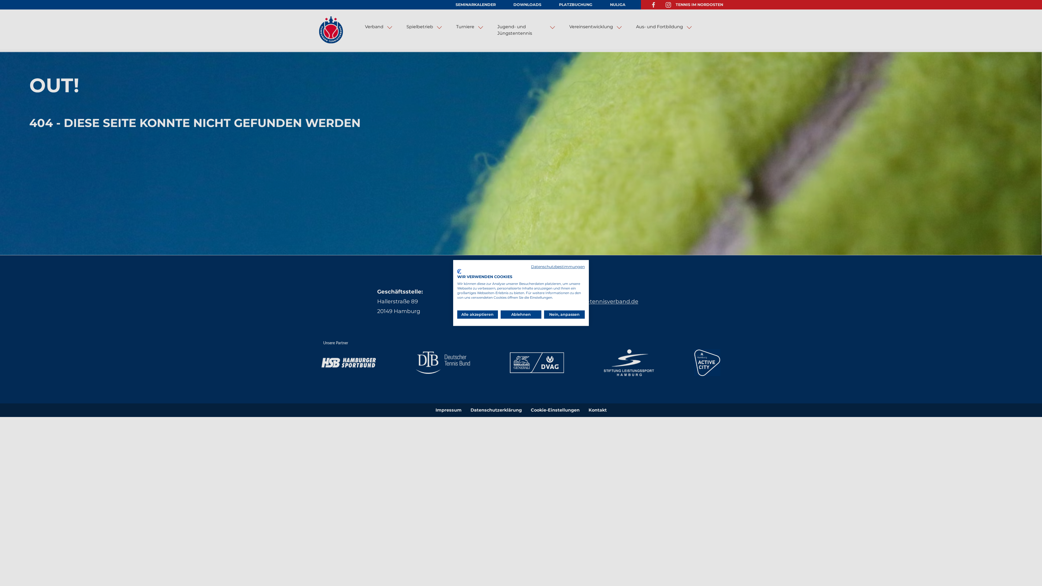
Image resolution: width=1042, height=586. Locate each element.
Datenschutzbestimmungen (558, 267)
